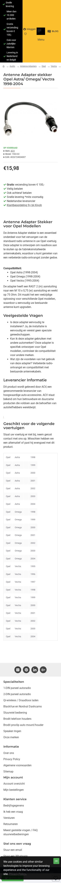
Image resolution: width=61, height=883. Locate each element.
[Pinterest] (26, 669)
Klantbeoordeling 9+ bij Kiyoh (24, 205)
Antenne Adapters (28, 66)
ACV (13, 151)
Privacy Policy (17, 874)
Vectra (54, 66)
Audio (12, 66)
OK (56, 861)
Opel (44, 66)
